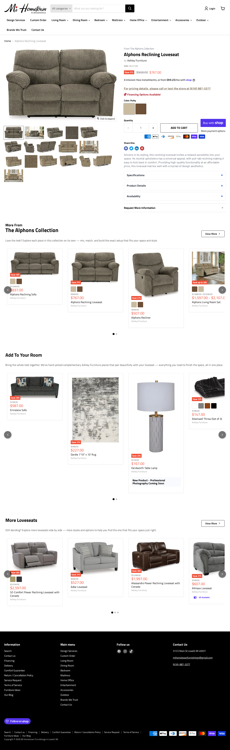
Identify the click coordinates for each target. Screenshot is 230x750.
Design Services (16, 20)
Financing (9, 661)
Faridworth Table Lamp (144, 468)
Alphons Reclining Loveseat (86, 302)
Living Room (59, 20)
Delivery (8, 665)
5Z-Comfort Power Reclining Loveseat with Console (34, 594)
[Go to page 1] (114, 334)
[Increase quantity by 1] (153, 128)
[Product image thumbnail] (34, 132)
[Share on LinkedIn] (137, 148)
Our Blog (8, 695)
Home (7, 40)
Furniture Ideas (12, 690)
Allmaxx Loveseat (202, 588)
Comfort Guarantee (14, 670)
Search (8, 651)
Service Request (12, 680)
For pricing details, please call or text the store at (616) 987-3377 (167, 88)
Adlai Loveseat (79, 587)
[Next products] (222, 290)
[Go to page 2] (116, 334)
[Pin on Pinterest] (142, 148)
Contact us (9, 656)
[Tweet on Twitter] (131, 148)
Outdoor (201, 20)
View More (211, 234)
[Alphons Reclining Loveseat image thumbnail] (14, 132)
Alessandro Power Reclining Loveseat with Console (155, 585)
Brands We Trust (16, 30)
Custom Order (38, 20)
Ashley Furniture (137, 60)
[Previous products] (7, 290)
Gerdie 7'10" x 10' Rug (83, 454)
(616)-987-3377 (181, 664)
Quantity (128, 120)
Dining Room (80, 20)
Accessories (182, 20)
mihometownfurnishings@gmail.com (193, 658)
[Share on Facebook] (126, 148)
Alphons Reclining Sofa (23, 294)
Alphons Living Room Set (206, 302)
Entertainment (160, 20)
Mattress (117, 20)
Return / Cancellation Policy (18, 675)
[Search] (129, 8)
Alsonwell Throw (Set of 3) (207, 419)
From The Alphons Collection (139, 48)
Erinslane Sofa (18, 410)
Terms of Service (13, 685)
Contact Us (37, 30)
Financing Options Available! (144, 94)
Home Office (137, 20)
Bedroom (100, 20)
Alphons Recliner (141, 318)
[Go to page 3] (118, 612)
